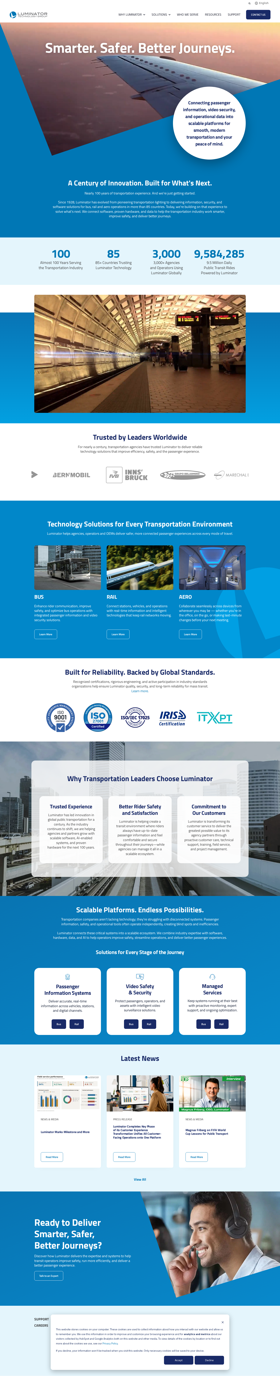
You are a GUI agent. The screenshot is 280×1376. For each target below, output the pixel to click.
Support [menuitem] (41, 1319)
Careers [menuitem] (41, 1325)
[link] (28, 14)
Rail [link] (76, 1024)
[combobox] (261, 3)
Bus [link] (59, 1024)
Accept (178, 1360)
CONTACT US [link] (258, 15)
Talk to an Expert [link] (48, 1276)
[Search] (249, 3)
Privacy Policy (110, 1343)
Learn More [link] (45, 634)
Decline (209, 1360)
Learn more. (140, 691)
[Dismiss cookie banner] (222, 1322)
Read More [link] (68, 1121)
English (264, 3)
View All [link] (140, 1179)
